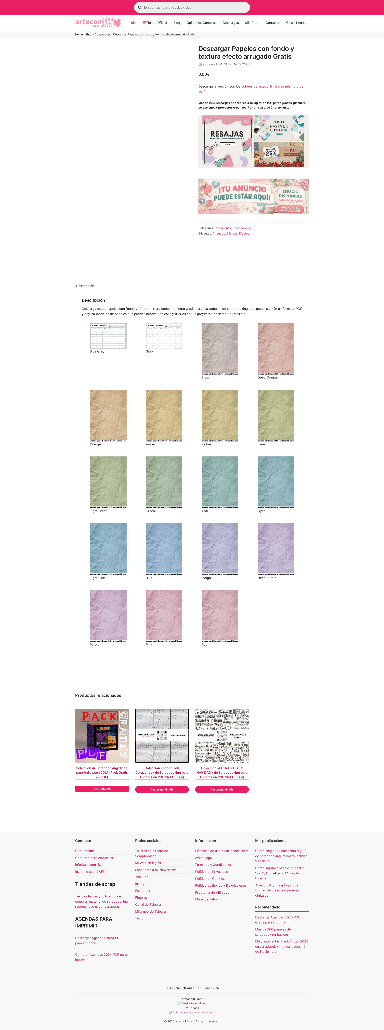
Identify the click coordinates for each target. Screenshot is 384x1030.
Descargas (231, 23)
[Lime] (276, 416)
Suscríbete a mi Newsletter (155, 870)
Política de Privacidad (211, 872)
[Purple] (108, 616)
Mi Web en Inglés (148, 863)
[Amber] (164, 416)
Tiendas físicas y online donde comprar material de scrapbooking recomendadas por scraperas (101, 901)
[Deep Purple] (276, 549)
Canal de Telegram (149, 904)
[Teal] (220, 482)
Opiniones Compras (201, 23)
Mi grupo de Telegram (152, 911)
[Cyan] (276, 482)
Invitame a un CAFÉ (90, 872)
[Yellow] (220, 416)
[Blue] (164, 549)
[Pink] (164, 616)
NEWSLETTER (192, 987)
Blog (176, 23)
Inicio (132, 23)
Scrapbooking (242, 228)
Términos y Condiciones (213, 865)
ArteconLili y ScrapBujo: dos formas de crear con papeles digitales (277, 890)
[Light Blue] (108, 549)
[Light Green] (108, 482)
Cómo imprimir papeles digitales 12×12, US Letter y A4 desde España (279, 873)
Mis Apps (252, 23)
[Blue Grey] (108, 336)
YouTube (141, 877)
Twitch (140, 918)
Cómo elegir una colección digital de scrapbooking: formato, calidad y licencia (281, 856)
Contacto (273, 23)
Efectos (244, 233)
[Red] (220, 616)
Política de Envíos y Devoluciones (220, 885)
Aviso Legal (204, 858)
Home (79, 34)
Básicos (232, 233)
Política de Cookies (210, 878)
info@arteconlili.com (90, 865)
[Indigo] (220, 549)
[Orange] (108, 416)
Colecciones (103, 34)
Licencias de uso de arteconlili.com (222, 851)
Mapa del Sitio (206, 899)
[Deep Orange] (276, 349)
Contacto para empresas (94, 858)
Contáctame (84, 851)
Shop (88, 34)
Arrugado (219, 233)
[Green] (164, 482)
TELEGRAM (172, 987)
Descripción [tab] (85, 286)
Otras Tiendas (296, 23)
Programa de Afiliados (212, 892)
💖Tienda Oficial (154, 23)
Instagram (142, 884)
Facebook (142, 891)
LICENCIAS (211, 987)
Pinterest (142, 897)
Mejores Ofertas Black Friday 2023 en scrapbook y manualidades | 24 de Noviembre (281, 946)
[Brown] (220, 349)
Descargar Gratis (162, 789)
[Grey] (164, 336)
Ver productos (102, 788)
